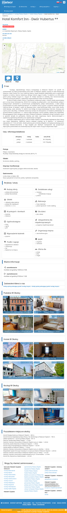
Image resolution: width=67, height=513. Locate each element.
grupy (46, 494)
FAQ (33, 503)
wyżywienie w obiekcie (51, 479)
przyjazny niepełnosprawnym (53, 488)
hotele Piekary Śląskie (30, 473)
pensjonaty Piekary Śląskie (32, 483)
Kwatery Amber (49, 312)
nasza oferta (61, 503)
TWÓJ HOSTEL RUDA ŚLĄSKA (18, 378)
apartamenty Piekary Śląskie (32, 467)
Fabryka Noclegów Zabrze (18, 424)
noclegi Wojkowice (9, 482)
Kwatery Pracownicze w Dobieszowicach (18, 331)
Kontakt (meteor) (16, 503)
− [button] (4, 48)
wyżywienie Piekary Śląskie (32, 469)
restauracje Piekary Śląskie (32, 487)
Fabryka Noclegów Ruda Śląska (18, 405)
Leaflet (58, 72)
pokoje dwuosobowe (51, 472)
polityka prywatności (43, 503)
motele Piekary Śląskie (30, 481)
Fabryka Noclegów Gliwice (49, 405)
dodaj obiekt (27, 504)
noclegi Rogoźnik (9, 484)
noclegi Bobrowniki (9, 470)
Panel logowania (39, 504)
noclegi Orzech (8, 480)
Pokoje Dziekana (49, 424)
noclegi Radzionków (9, 474)
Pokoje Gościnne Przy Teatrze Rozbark (18, 312)
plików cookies (16, 510)
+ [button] (4, 45)
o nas (54, 503)
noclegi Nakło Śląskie (10, 488)
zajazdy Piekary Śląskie (31, 491)
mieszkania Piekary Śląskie (32, 479)
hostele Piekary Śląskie (31, 471)
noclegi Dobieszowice (10, 478)
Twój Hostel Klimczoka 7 (49, 378)
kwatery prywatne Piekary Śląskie (34, 477)
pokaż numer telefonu (8, 26)
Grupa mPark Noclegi (49, 358)
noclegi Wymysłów (9, 476)
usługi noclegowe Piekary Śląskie (34, 489)
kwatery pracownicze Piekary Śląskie (34, 475)
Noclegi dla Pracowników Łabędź (49, 331)
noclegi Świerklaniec (10, 486)
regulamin (27, 503)
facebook (5, 503)
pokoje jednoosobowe (51, 470)
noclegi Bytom (8, 472)
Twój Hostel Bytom (18, 358)
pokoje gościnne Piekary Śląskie (33, 485)
